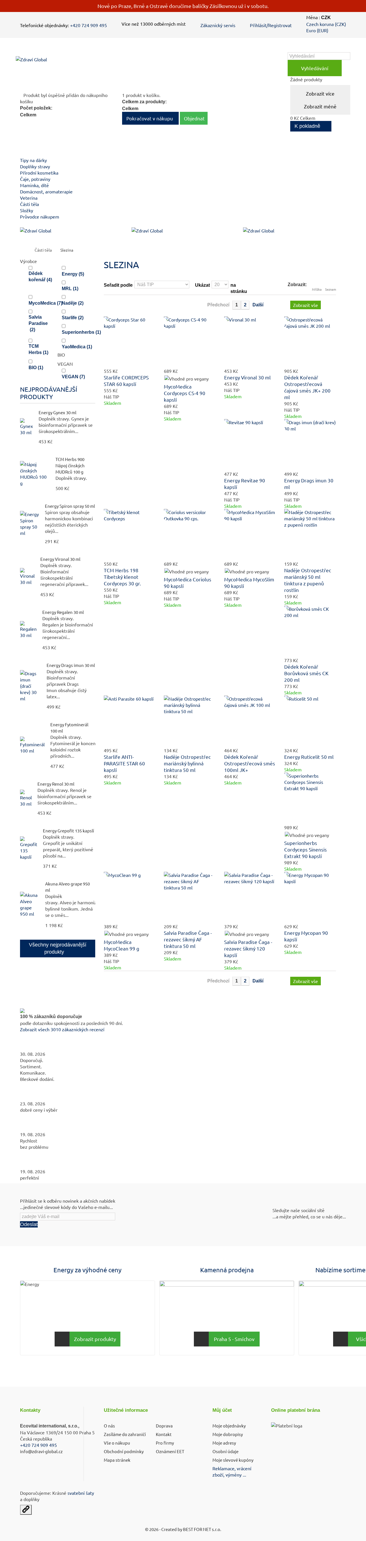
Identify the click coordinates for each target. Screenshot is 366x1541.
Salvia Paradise (38, 323)
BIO (36, 367)
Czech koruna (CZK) (326, 24)
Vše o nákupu (117, 1442)
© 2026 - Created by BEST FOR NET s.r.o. (183, 1529)
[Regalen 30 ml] (28, 629)
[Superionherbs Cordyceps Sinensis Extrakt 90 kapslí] (310, 798)
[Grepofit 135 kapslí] (28, 848)
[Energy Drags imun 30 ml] (310, 445)
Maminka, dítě (34, 185)
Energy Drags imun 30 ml (71, 665)
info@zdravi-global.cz (41, 1451)
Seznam (330, 289)
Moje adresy (224, 1442)
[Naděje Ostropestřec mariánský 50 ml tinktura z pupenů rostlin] (310, 535)
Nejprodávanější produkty (48, 392)
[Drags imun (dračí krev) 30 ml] (30, 685)
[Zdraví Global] (58, 64)
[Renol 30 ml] (26, 798)
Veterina (28, 198)
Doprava (164, 1425)
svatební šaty (80, 1493)
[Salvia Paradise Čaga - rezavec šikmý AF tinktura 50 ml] (190, 897)
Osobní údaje (225, 1451)
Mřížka (317, 289)
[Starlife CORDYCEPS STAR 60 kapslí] (130, 342)
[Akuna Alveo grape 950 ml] (29, 904)
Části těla (29, 204)
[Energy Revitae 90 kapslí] (250, 445)
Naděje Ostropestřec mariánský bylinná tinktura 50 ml (187, 763)
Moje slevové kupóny (232, 1460)
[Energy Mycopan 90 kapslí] (310, 897)
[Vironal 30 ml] (27, 576)
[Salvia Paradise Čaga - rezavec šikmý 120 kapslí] (250, 897)
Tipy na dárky (33, 160)
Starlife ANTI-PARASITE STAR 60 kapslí (124, 763)
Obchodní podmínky (124, 1451)
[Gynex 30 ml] (26, 426)
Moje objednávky (229, 1425)
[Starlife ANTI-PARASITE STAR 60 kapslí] (130, 721)
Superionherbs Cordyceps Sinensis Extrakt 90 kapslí (305, 849)
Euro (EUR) (317, 30)
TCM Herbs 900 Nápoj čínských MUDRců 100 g (70, 465)
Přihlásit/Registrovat (271, 25)
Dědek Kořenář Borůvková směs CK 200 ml (306, 673)
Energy (73, 274)
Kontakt (164, 1434)
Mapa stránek (117, 1460)
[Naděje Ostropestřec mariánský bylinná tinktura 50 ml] (190, 721)
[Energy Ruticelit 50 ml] (310, 721)
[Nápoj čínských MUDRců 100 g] (35, 473)
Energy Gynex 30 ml (57, 412)
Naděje (72, 303)
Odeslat (29, 1224)
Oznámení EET (170, 1451)
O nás (109, 1425)
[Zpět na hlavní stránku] (26, 250)
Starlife (72, 317)
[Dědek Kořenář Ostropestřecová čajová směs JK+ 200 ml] (310, 342)
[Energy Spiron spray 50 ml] (29, 523)
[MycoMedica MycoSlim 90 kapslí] (250, 535)
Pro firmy (165, 1442)
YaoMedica (77, 346)
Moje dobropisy (227, 1434)
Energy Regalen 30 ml (63, 612)
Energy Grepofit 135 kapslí (68, 830)
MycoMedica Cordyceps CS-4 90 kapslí (184, 393)
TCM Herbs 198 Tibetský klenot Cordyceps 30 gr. (122, 576)
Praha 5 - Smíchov (234, 1339)
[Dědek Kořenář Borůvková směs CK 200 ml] (310, 631)
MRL (70, 288)
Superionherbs (81, 332)
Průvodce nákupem (39, 216)
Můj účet (222, 1410)
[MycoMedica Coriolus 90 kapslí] (190, 535)
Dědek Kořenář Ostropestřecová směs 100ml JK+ (249, 763)
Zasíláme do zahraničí (125, 1434)
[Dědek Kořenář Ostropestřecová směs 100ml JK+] (250, 721)
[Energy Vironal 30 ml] (250, 342)
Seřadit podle (118, 285)
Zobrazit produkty (95, 1339)
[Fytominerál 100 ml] (32, 745)
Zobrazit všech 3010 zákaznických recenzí (62, 1029)
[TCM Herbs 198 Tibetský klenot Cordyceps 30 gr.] (130, 535)
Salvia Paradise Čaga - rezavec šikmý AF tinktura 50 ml (188, 939)
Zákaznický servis (217, 25)
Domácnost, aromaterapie (46, 191)
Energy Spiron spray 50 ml (70, 506)
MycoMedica (45, 303)
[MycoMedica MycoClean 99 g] (130, 897)
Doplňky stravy (35, 166)
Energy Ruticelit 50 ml (309, 757)
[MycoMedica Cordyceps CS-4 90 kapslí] (190, 342)
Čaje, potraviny (35, 179)
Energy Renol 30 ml (55, 783)
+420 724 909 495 (88, 25)
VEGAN (73, 376)
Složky (26, 210)
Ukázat (202, 285)
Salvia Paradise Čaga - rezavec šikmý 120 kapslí (248, 948)
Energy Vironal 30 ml (60, 559)
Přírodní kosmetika (39, 172)
